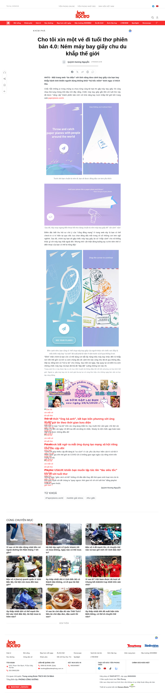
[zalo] (118, 669)
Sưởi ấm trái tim (96, 653)
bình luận (93, 72)
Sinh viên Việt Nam (106, 6)
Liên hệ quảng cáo (46, 663)
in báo (87, 72)
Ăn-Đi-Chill (99, 23)
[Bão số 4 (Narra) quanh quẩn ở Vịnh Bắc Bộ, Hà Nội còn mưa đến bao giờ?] (24, 566)
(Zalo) (54, 665)
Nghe (4, 72)
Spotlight (135, 23)
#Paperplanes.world (54, 498)
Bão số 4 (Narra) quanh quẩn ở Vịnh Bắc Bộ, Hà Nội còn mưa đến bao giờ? (23, 582)
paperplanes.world (56, 98)
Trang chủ (8, 23)
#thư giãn (91, 498)
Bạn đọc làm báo (19, 687)
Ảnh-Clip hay (112, 23)
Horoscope (147, 23)
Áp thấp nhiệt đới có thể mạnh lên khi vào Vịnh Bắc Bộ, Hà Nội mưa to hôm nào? (23, 614)
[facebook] (153, 6)
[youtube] (157, 6)
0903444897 (74, 665)
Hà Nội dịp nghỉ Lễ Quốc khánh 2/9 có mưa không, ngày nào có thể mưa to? (63, 550)
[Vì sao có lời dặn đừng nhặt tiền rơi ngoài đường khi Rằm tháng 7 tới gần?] (24, 534)
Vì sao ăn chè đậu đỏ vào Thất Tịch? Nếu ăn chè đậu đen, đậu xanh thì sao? (63, 614)
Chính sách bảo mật (141, 663)
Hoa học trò (13, 643)
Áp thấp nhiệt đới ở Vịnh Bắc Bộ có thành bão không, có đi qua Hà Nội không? (63, 582)
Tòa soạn (10, 663)
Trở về (4, 91)
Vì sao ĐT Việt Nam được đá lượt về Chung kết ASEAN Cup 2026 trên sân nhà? (103, 582)
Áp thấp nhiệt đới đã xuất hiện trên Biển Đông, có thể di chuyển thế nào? (102, 614)
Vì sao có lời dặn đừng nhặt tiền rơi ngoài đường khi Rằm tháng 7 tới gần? (23, 550)
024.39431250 (14, 670)
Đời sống (17, 23)
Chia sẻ (4, 79)
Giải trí (38, 23)
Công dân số (27, 657)
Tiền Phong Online (67, 6)
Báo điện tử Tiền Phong (83, 14)
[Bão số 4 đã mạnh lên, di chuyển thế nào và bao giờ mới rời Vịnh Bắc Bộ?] (103, 534)
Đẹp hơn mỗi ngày (64, 23)
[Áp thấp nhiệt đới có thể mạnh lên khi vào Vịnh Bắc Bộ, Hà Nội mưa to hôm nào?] (24, 598)
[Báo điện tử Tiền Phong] (134, 646)
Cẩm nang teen (129, 653)
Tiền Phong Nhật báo (86, 6)
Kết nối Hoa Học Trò (64, 657)
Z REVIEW (124, 23)
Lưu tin (4, 85)
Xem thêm (157, 23)
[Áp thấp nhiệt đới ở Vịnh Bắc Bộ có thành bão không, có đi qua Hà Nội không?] (64, 566)
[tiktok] (111, 668)
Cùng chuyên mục (19, 520)
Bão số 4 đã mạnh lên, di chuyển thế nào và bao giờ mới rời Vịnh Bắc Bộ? (103, 548)
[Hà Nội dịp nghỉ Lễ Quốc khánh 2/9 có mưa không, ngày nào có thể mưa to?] (64, 534)
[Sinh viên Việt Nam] (152, 646)
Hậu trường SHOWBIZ (83, 23)
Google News (130, 31)
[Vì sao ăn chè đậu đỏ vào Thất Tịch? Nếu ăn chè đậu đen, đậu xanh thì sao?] (64, 598)
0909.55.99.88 (46, 665)
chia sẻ (72, 72)
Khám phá (28, 23)
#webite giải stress (75, 498)
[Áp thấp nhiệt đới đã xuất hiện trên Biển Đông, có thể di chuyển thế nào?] (103, 598)
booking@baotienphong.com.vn (52, 668)
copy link (82, 72)
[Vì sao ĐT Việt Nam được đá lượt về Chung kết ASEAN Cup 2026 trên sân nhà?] (103, 566)
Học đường (48, 23)
